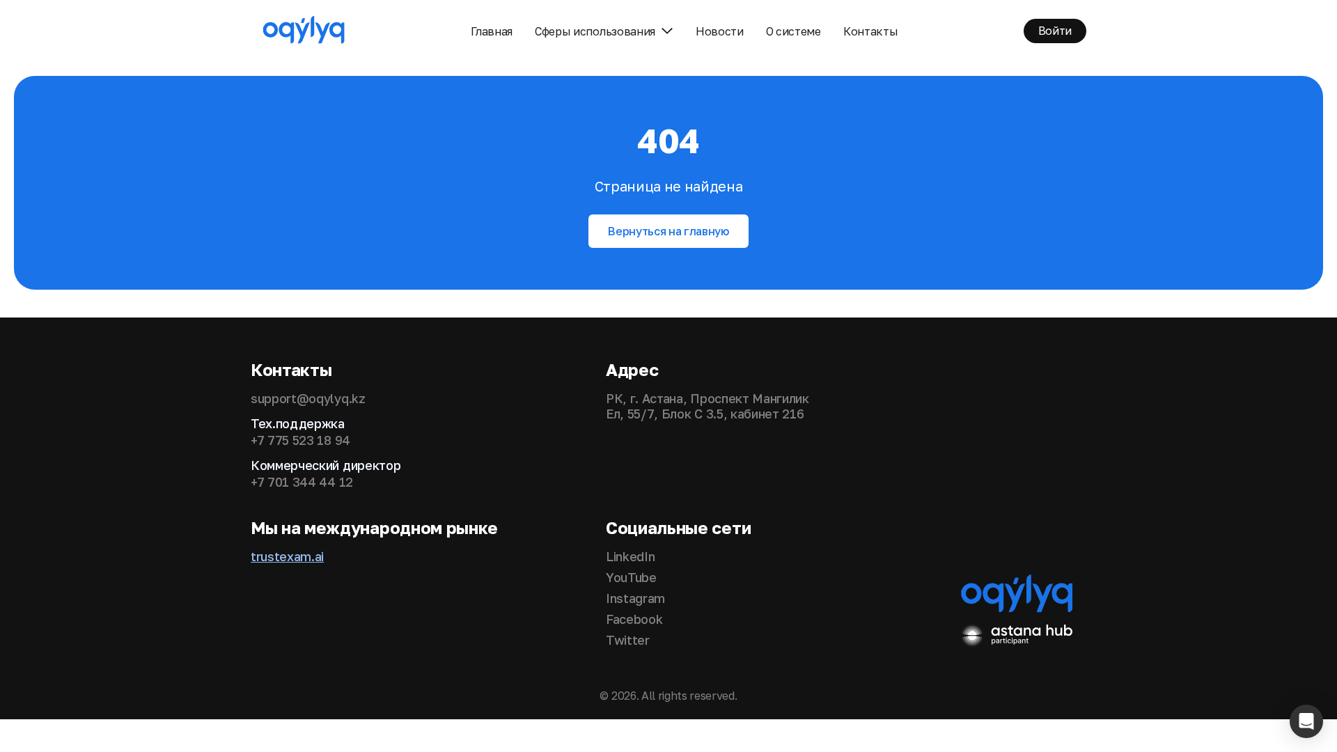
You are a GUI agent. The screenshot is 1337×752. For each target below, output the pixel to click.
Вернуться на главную (668, 231)
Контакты (870, 31)
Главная (492, 31)
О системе (793, 31)
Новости (720, 31)
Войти (1055, 31)
